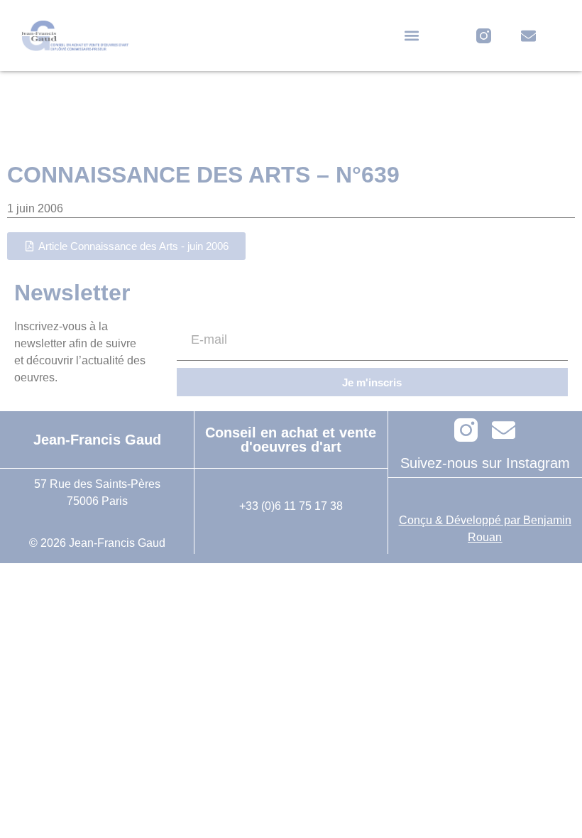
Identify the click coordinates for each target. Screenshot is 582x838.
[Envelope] (528, 35)
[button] (412, 36)
